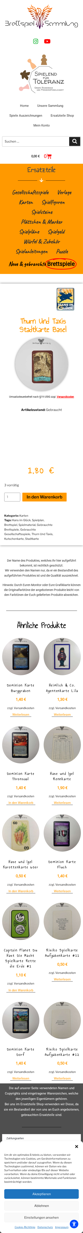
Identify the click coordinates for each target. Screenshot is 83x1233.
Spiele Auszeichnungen (25, 115)
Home (24, 106)
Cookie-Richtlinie (25, 1227)
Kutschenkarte (14, 538)
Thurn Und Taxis (42, 534)
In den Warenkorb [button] (21, 803)
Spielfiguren (52, 202)
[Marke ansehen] (65, 310)
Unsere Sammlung (50, 106)
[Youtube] (47, 41)
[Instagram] (36, 41)
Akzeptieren (41, 1194)
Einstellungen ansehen (41, 1218)
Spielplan (38, 520)
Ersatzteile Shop (62, 115)
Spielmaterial (27, 525)
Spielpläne (29, 231)
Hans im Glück (21, 520)
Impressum (62, 1227)
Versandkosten (65, 396)
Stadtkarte (32, 538)
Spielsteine (41, 212)
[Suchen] (74, 141)
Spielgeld (55, 231)
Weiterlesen (20, 715)
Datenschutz (45, 1227)
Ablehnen (41, 1206)
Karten (26, 202)
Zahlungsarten (15, 1138)
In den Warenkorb (44, 497)
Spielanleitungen (31, 251)
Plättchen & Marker (41, 221)
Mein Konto (41, 125)
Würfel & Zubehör (41, 241)
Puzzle (62, 251)
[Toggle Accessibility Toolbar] (74, 1224)
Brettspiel (10, 525)
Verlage (64, 192)
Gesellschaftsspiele (30, 192)
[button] (76, 1146)
